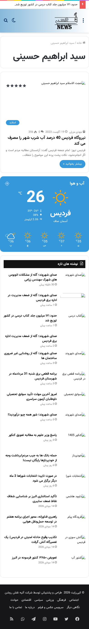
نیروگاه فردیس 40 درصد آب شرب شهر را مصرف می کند (46, 141)
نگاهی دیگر (73, 607)
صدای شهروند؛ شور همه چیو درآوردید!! (32, 414)
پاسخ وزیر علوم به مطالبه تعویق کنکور (33, 435)
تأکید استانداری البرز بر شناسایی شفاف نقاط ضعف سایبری (32, 499)
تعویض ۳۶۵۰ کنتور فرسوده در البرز (34, 557)
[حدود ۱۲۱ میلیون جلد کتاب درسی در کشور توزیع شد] (72, 322)
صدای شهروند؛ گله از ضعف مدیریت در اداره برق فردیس (32, 298)
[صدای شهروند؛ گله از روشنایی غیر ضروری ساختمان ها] (72, 359)
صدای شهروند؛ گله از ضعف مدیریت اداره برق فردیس (31, 339)
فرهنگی (61, 600)
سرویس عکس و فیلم (50, 607)
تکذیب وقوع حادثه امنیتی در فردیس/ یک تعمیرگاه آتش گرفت (30, 540)
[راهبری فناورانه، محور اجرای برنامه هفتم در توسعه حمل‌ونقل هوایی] (72, 523)
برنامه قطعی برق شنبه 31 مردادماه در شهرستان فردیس (33, 376)
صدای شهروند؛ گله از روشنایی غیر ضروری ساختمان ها (30, 356)
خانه (80, 43)
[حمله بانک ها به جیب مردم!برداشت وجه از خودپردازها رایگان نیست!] (72, 462)
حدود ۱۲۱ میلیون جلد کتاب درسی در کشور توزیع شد (46, 4)
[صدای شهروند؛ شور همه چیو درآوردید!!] (72, 421)
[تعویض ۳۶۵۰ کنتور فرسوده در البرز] (72, 564)
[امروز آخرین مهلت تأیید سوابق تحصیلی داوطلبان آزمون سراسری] (72, 400)
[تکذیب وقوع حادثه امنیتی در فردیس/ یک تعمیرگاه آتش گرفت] (72, 543)
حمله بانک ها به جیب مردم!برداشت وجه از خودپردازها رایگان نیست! (31, 458)
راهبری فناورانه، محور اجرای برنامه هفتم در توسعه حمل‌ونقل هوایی (32, 519)
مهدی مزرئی (75, 132)
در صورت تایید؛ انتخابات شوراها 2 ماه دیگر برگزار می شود (33, 478)
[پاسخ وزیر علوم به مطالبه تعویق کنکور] (72, 441)
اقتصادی (26, 600)
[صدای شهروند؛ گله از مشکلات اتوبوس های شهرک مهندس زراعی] (72, 281)
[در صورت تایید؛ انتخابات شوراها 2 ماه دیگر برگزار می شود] (72, 482)
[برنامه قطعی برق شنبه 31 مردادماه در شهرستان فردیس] (72, 380)
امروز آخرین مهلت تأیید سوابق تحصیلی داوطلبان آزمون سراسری (32, 397)
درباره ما (30, 607)
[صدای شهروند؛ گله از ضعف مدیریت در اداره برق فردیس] (72, 301)
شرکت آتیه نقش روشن (18, 592)
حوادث (14, 600)
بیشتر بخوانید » (72, 164)
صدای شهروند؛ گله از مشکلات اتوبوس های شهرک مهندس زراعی (33, 277)
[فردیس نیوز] (66, 20)
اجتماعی (74, 600)
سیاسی (38, 600)
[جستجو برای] (5, 22)
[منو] (83, 22)
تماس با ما (15, 607)
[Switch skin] (13, 22)
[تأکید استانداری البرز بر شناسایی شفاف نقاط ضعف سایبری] (72, 502)
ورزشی (50, 600)
